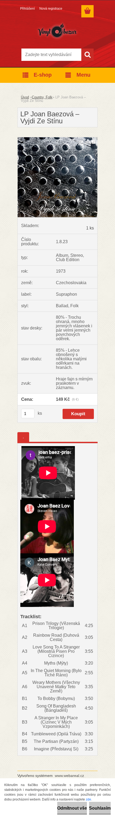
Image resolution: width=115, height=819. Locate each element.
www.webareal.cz (69, 775)
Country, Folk (42, 97)
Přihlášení (27, 8)
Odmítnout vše (72, 808)
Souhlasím (100, 808)
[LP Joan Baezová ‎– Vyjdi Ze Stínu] (57, 139)
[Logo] (57, 31)
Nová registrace (50, 8)
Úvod (25, 97)
